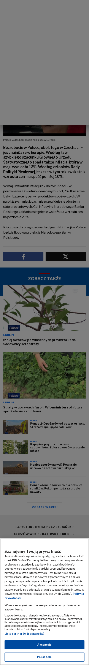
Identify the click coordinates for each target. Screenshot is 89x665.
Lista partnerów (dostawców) (24, 633)
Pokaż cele (44, 657)
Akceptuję (44, 644)
